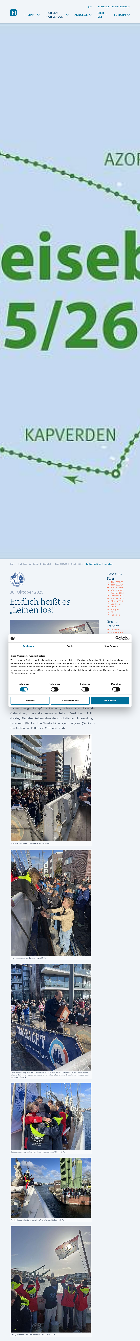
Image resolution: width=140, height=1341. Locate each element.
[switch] (55, 689)
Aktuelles (81, 14)
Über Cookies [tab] (111, 646)
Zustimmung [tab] (29, 646)
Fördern (120, 14)
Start (12, 564)
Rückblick (47, 564)
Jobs (90, 6)
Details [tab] (70, 646)
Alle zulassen (110, 700)
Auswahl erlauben (70, 700)
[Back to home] (13, 12)
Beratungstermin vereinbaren (114, 6)
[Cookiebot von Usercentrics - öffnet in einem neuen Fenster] (117, 638)
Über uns (100, 14)
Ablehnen (30, 700)
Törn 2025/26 (61, 564)
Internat (30, 14)
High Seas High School (54, 14)
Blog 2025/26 (77, 564)
